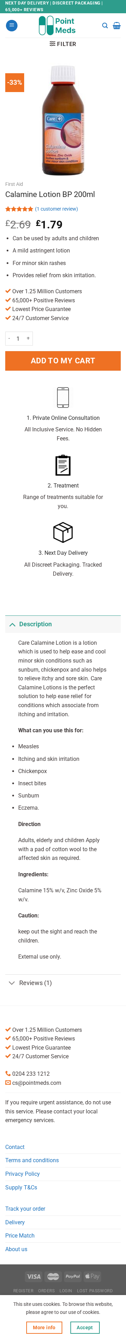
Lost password (95, 1290)
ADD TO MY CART (63, 360)
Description (35, 624)
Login (65, 1290)
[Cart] (117, 25)
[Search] (105, 25)
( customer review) (56, 209)
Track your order (25, 1208)
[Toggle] (12, 623)
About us (16, 1249)
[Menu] (12, 25)
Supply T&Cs (21, 1187)
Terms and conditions (32, 1160)
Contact (14, 1147)
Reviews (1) (35, 982)
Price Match (20, 1235)
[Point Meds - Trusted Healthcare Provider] (63, 25)
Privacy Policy (22, 1174)
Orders (46, 1290)
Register (23, 1290)
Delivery (15, 1222)
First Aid (14, 184)
